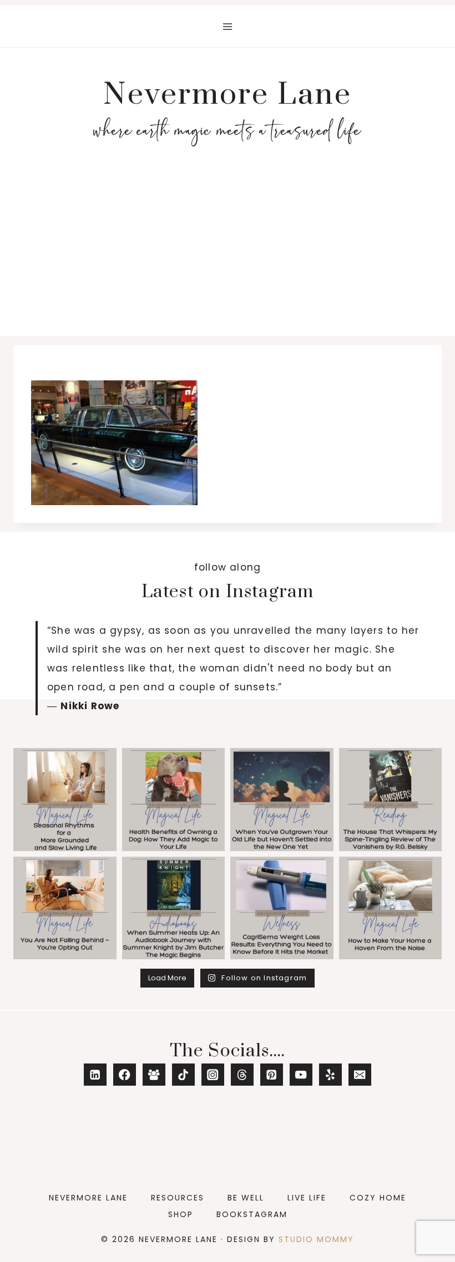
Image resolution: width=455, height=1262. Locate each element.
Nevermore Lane (88, 1197)
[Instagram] (212, 1074)
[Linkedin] (95, 1074)
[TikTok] (183, 1074)
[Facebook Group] (154, 1074)
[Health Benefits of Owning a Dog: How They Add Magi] (173, 799)
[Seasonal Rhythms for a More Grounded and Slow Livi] (65, 799)
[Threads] (242, 1074)
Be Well (246, 1197)
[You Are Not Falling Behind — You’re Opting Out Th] (65, 908)
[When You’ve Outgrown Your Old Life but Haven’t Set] (281, 799)
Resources (177, 1197)
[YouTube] (301, 1074)
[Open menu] (228, 26)
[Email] (359, 1074)
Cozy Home (378, 1197)
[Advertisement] (227, 252)
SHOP (180, 1214)
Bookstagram (251, 1214)
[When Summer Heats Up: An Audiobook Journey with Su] (173, 908)
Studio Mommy (316, 1239)
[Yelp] (330, 1074)
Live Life (306, 1197)
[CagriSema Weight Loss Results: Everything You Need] (281, 908)
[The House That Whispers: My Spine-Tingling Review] (390, 799)
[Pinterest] (271, 1074)
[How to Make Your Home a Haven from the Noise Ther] (390, 908)
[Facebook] (124, 1074)
